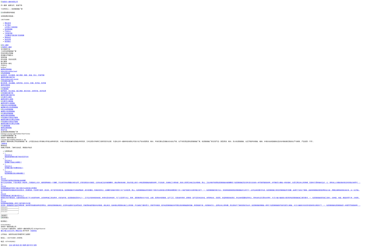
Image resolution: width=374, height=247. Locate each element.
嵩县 (17, 245)
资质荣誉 (14, 27)
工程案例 (8, 35)
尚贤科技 (33, 231)
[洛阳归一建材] (6, 47)
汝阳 (14, 245)
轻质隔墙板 (8, 29)
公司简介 (8, 27)
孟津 (28, 245)
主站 (10, 245)
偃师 (24, 245)
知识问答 (8, 39)
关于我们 (8, 25)
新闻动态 (8, 37)
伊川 (31, 245)
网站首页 (8, 23)
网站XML (19, 231)
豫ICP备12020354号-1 (8, 231)
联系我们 (8, 41)
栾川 (21, 245)
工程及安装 (8, 33)
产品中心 (8, 31)
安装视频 (21, 35)
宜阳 (35, 245)
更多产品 (4, 130)
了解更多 (4, 143)
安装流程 (14, 35)
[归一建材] (5, 45)
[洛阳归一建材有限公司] (9, 2)
